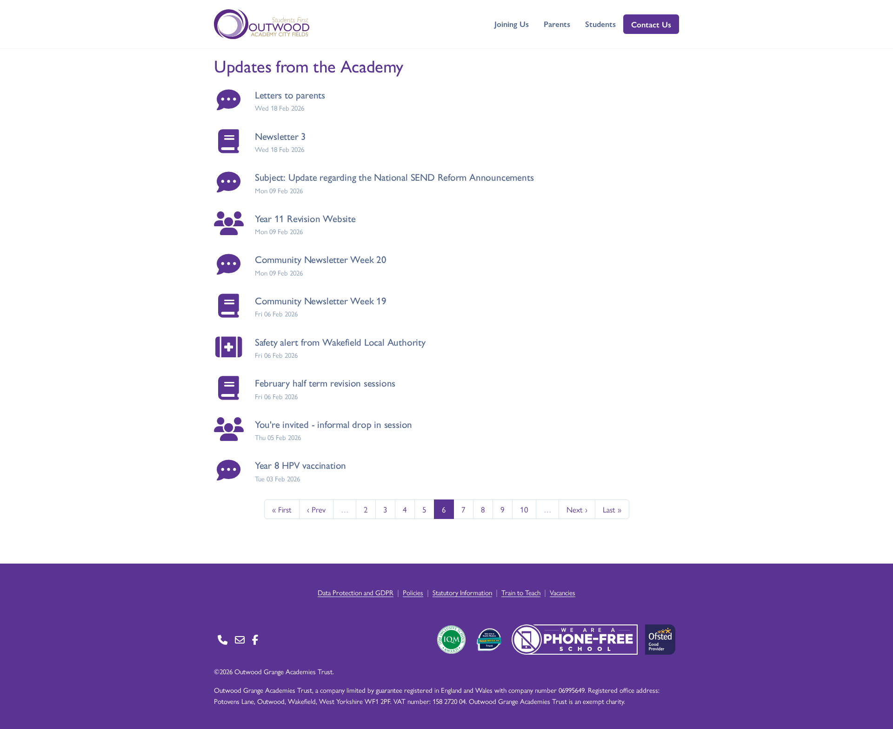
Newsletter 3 (280, 136)
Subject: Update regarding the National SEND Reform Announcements (394, 177)
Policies (413, 592)
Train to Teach (520, 592)
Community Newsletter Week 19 (321, 300)
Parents (557, 23)
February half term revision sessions (325, 382)
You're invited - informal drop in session (333, 424)
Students (600, 23)
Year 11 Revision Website (305, 218)
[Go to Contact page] (222, 639)
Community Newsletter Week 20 (321, 259)
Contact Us (651, 24)
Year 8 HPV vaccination (300, 465)
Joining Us (511, 23)
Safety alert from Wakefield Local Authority (340, 341)
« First (282, 509)
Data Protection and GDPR (355, 592)
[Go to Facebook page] (255, 639)
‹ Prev (316, 509)
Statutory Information (462, 592)
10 (524, 509)
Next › (576, 509)
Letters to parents (290, 94)
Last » (612, 509)
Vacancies (562, 592)
